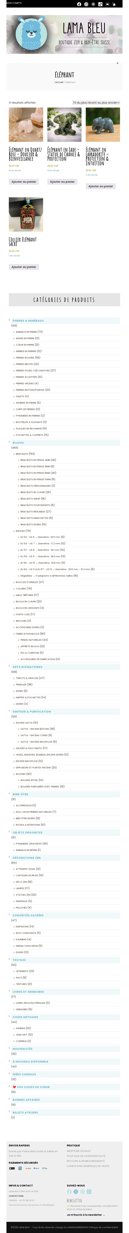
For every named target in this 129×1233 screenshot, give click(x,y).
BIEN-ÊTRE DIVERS (25, 818)
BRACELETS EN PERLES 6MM (35, 466)
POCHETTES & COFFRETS (29, 435)
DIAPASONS (22, 926)
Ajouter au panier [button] (23, 182)
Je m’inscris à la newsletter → (86, 1215)
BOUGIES (21, 774)
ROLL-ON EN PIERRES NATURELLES (34, 812)
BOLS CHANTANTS (26, 933)
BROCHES (21, 620)
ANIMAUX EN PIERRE (26, 331)
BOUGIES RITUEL (29, 780)
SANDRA (20, 1028)
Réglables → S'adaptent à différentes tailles (47, 575)
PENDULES (21, 684)
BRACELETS (22, 453)
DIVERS (19, 703)
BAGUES (20, 531)
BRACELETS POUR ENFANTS (35, 505)
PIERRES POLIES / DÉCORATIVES (33, 370)
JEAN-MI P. (22, 1034)
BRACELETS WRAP (30, 498)
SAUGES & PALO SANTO (29, 748)
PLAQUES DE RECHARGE (29, 428)
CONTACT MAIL (16, 1195)
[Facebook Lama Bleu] (69, 1191)
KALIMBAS (21, 939)
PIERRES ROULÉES (25, 357)
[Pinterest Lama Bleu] (82, 1191)
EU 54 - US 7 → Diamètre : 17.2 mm (40, 543)
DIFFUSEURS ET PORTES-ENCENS (33, 767)
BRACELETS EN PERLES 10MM (36, 479)
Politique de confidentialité (103, 1227)
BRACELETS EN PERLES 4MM (35, 460)
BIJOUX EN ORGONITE (27, 608)
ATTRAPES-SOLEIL (25, 869)
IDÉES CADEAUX (24, 1074)
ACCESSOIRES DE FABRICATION (38, 659)
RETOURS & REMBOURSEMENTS (86, 1161)
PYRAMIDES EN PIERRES (28, 415)
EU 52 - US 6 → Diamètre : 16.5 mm (40, 537)
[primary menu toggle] (117, 64)
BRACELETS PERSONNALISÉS (36, 485)
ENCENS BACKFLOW (27, 761)
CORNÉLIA (21, 1041)
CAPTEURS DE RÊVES (27, 875)
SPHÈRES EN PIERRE (26, 402)
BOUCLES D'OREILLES (27, 582)
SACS (19, 977)
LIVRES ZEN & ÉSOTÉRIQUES (30, 1003)
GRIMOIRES (22, 1009)
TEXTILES (19, 960)
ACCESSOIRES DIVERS (28, 627)
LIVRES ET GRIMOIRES (28, 992)
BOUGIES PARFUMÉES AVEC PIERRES (40, 786)
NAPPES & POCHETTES (28, 697)
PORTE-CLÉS (23, 614)
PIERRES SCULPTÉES (26, 377)
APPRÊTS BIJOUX (30, 646)
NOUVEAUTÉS (23, 1049)
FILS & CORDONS (30, 652)
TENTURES (21, 984)
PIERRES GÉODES (25, 383)
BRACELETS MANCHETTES (34, 518)
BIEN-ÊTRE (20, 794)
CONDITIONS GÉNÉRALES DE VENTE (88, 1166)
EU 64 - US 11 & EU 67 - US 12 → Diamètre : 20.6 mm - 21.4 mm (55, 569)
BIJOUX (18, 443)
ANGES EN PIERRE (25, 338)
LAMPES (20, 888)
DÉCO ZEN (21, 881)
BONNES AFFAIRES (26, 1100)
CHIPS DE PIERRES (25, 409)
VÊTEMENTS (22, 971)
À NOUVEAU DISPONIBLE (30, 1062)
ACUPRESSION (24, 805)
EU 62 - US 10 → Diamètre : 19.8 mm (41, 562)
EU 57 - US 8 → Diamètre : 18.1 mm (40, 550)
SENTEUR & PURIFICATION (32, 712)
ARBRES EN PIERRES (26, 351)
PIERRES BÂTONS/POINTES (30, 390)
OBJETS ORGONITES (27, 832)
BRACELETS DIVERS (31, 524)
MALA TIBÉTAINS (24, 595)
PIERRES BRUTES (24, 364)
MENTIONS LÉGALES (78, 1151)
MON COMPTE (14, 3)
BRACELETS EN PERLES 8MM (35, 473)
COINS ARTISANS (25, 1017)
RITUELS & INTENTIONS (28, 824)
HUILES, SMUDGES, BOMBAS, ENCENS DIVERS (40, 754)
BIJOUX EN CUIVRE (26, 601)
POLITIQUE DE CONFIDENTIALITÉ (86, 1156)
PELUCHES (21, 907)
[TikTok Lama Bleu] (89, 1191)
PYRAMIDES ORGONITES (29, 843)
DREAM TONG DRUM (27, 945)
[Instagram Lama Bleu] (75, 1191)
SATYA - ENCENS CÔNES (34, 735)
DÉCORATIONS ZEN (27, 858)
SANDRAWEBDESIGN (77, 1227)
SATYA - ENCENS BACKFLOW (36, 741)
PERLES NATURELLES (31, 639)
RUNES (19, 691)
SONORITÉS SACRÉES (28, 915)
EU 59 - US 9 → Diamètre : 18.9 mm (40, 556)
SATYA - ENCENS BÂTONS (35, 728)
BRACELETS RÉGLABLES (33, 511)
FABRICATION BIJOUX (27, 633)
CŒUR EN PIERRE (25, 344)
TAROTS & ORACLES (27, 678)
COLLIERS (21, 588)
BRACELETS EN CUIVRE (33, 492)
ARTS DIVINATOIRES (27, 667)
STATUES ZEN (23, 894)
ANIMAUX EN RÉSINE (26, 850)
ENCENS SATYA (24, 722)
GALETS (20, 396)
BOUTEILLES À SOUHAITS (29, 422)
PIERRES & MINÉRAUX (28, 321)
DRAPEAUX (22, 901)
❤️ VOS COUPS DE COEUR (31, 1087)
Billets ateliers (25, 1112)
